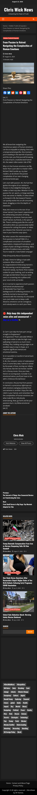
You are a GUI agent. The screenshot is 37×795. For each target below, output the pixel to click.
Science (23, 714)
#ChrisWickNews (9, 684)
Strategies (14, 717)
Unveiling (25, 728)
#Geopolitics (21, 684)
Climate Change (23, 692)
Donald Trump (8, 699)
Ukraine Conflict (9, 725)
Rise (5, 714)
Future (6, 703)
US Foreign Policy (9, 732)
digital (23, 695)
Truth (17, 721)
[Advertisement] (18, 123)
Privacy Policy (18, 786)
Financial (26, 699)
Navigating (7, 710)
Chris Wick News (18, 9)
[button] (3, 19)
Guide (19, 703)
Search (5, 626)
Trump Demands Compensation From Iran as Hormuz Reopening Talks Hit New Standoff (18, 546)
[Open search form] (33, 19)
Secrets (6, 717)
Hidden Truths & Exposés (11, 38)
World (19, 732)
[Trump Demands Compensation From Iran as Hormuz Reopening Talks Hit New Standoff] (18, 530)
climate (13, 692)
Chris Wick (8, 54)
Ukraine (23, 721)
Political (15, 710)
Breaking (21, 688)
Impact (6, 706)
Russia (17, 714)
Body (14, 688)
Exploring (18, 699)
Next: (17, 504)
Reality (29, 710)
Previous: (18, 495)
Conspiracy (7, 695)
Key (12, 706)
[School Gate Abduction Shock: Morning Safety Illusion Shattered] (18, 601)
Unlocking (7, 728)
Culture (15, 695)
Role (10, 714)
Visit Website (10, 443)
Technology (24, 717)
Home (8, 783)
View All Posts (26, 443)
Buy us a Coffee (10, 320)
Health (25, 703)
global (13, 703)
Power (23, 710)
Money (24, 706)
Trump (11, 721)
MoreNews (31, 790)
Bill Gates (7, 688)
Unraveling (16, 728)
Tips (5, 721)
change (6, 692)
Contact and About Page (21, 783)
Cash (27, 688)
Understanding (21, 725)
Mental (18, 706)
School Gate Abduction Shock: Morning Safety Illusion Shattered (17, 615)
